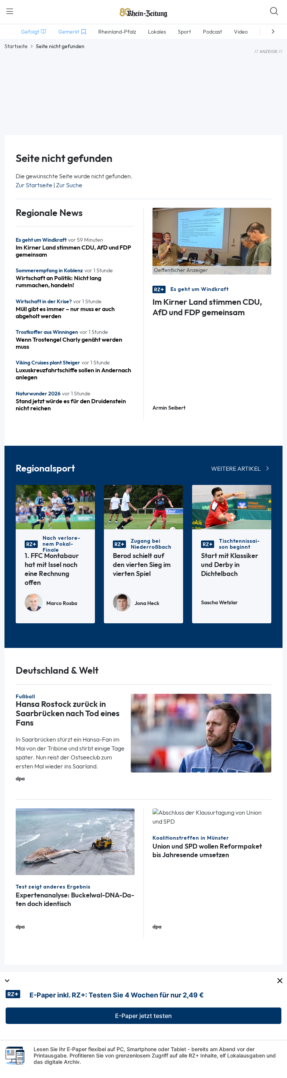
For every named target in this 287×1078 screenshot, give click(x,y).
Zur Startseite (34, 185)
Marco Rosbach (61, 603)
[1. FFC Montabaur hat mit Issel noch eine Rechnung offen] (55, 507)
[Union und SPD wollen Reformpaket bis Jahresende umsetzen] (211, 817)
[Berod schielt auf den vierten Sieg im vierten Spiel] (143, 507)
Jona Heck (147, 603)
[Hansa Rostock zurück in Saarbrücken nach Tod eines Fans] (201, 732)
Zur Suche (69, 185)
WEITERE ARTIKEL (236, 469)
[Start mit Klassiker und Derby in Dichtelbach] (231, 507)
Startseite (16, 46)
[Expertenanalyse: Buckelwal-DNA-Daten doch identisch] (75, 841)
